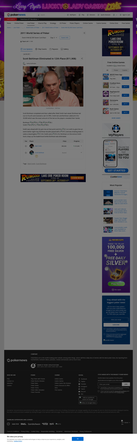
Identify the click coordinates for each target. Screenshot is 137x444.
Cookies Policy (18, 441)
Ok (77, 439)
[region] (68, 439)
